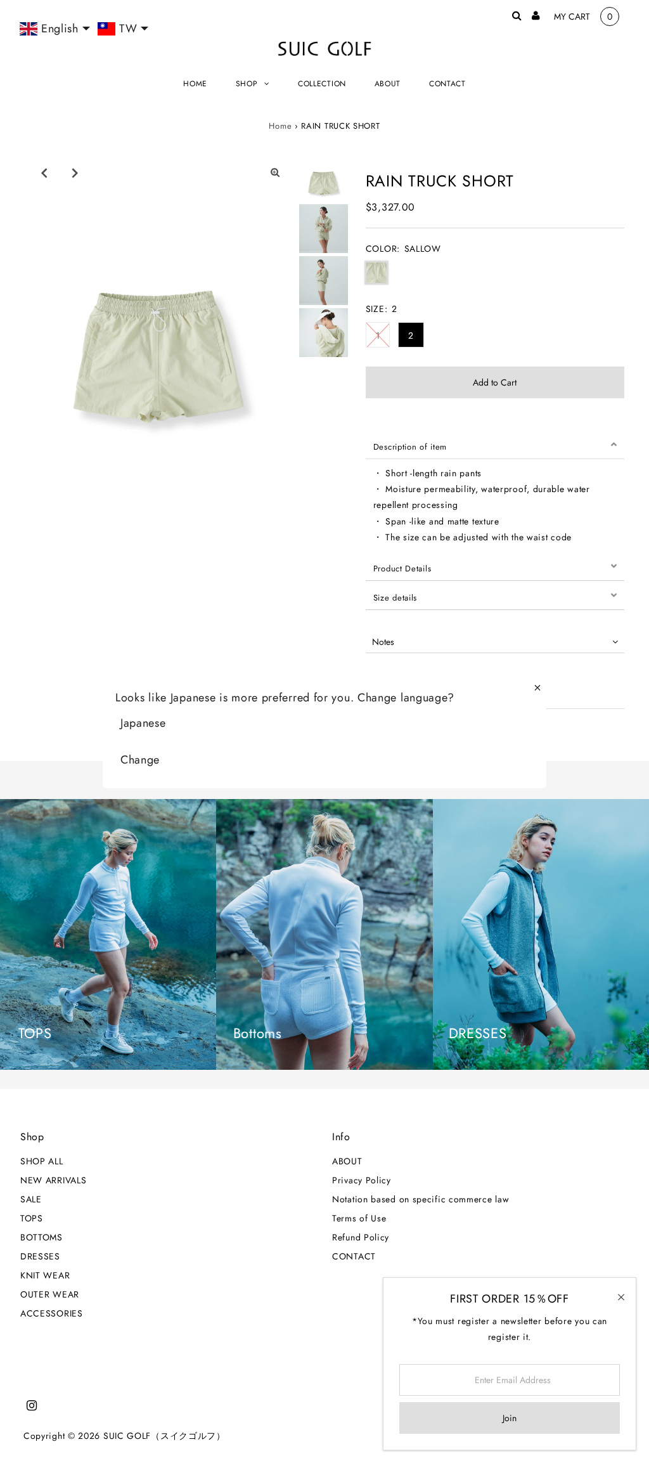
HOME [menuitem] (195, 83)
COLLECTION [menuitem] (322, 83)
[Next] (75, 172)
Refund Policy (360, 1237)
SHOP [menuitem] (247, 83)
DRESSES (40, 1256)
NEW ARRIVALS (53, 1180)
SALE (31, 1199)
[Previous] (44, 172)
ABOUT (347, 1161)
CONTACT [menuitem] (447, 83)
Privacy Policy (361, 1180)
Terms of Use (359, 1218)
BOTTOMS (41, 1237)
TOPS (31, 1218)
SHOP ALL (41, 1161)
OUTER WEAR (49, 1294)
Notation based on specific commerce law (420, 1199)
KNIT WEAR (45, 1275)
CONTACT (354, 1256)
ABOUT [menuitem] (388, 83)
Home (280, 126)
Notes (383, 641)
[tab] (495, 444)
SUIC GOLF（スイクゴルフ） (164, 1435)
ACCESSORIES (51, 1313)
